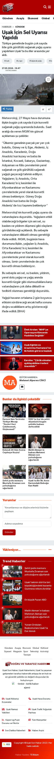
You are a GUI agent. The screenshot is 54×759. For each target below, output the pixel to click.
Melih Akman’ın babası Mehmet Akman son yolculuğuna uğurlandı (36, 455)
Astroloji (44, 651)
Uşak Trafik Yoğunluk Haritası (40, 711)
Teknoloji (34, 651)
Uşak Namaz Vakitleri (10, 711)
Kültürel (44, 648)
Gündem (7, 18)
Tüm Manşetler (39, 720)
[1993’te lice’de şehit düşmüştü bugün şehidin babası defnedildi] (40, 410)
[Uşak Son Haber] (8, 7)
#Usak (6, 61)
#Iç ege (19, 61)
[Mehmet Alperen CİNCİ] (10, 382)
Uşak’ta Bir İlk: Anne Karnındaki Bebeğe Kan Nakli (38, 483)
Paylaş (9, 109)
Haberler (6, 27)
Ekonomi (33, 18)
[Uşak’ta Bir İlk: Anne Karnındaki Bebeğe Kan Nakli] (40, 472)
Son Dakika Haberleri (15, 730)
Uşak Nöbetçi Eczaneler (10, 700)
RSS (8, 744)
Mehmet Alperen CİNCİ (33, 380)
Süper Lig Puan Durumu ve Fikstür (11, 721)
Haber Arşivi (38, 730)
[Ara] (45, 7)
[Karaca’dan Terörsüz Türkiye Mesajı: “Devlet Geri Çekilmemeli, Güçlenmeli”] (14, 410)
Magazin (17, 651)
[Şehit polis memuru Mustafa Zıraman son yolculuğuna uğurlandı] (14, 472)
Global (46, 18)
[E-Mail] (22, 387)
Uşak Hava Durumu (41, 699)
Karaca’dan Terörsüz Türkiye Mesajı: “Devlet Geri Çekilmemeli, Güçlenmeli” (14, 424)
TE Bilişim (34, 755)
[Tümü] (50, 550)
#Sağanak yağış (35, 61)
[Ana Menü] (49, 7)
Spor (25, 651)
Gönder (9, 532)
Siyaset (7, 651)
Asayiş (20, 18)
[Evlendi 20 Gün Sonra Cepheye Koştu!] (14, 441)
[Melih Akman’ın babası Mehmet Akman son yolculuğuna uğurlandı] (40, 441)
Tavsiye (27, 655)
